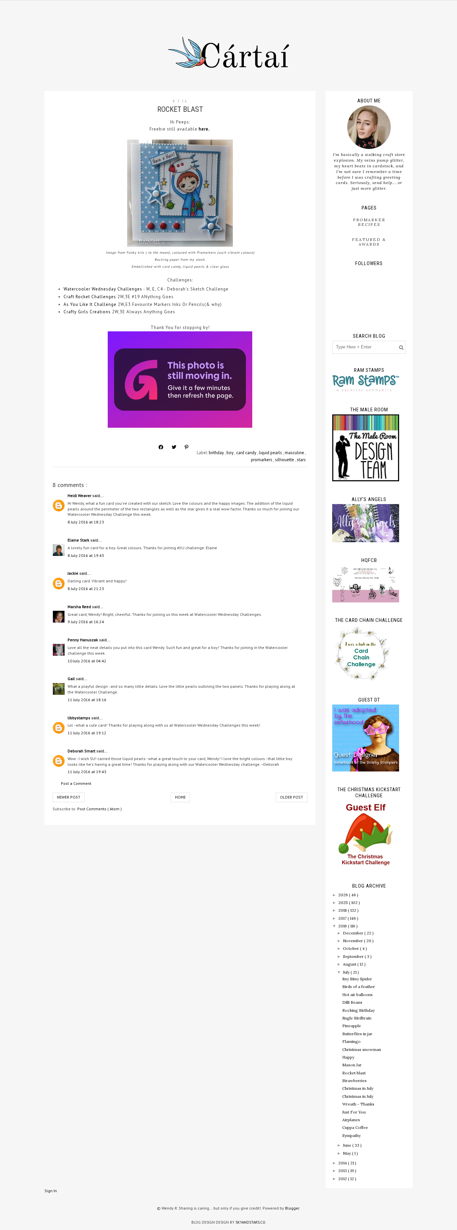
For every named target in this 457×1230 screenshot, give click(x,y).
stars (301, 460)
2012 (343, 1178)
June (347, 1145)
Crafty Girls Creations (87, 312)
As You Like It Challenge (90, 304)
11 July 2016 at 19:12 (87, 732)
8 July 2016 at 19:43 (86, 555)
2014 (343, 1162)
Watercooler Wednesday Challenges (103, 289)
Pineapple (351, 1025)
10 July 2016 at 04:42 (87, 660)
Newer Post (68, 797)
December (353, 932)
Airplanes (351, 1119)
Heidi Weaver (80, 495)
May (347, 1153)
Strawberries (354, 1080)
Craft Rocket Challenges (90, 297)
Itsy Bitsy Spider (357, 978)
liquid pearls (271, 453)
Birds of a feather (358, 986)
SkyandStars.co (250, 1222)
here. (205, 129)
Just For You (354, 1112)
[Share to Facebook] (161, 447)
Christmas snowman (361, 1049)
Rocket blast (354, 1072)
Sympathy (351, 1135)
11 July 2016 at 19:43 (87, 771)
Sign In (50, 1190)
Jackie (73, 573)
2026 (343, 894)
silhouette (285, 460)
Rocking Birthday (358, 1010)
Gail (72, 678)
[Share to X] (174, 447)
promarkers (262, 460)
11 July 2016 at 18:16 (87, 699)
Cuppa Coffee (355, 1127)
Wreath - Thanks (358, 1103)
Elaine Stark (79, 540)
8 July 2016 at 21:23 (86, 588)
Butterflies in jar (357, 1033)
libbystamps (79, 717)
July (347, 972)
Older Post (291, 797)
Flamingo (351, 1041)
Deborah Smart (82, 750)
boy (230, 453)
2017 (343, 918)
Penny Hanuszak (83, 639)
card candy (246, 453)
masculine (295, 453)
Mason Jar (352, 1064)
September (354, 956)
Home (180, 797)
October (351, 948)
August (350, 964)
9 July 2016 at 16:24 (86, 621)
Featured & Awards (369, 242)
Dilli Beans (352, 1002)
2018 (343, 910)
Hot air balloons (357, 994)
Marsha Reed (80, 606)
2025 (343, 902)
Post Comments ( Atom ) (99, 808)
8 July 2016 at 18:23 (86, 521)
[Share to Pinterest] (186, 447)
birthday (217, 453)
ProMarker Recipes (369, 222)
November (353, 940)
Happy (348, 1057)
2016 (343, 925)
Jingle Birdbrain (356, 1017)
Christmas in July (357, 1088)
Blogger (292, 1208)
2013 (343, 1170)
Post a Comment (76, 783)
